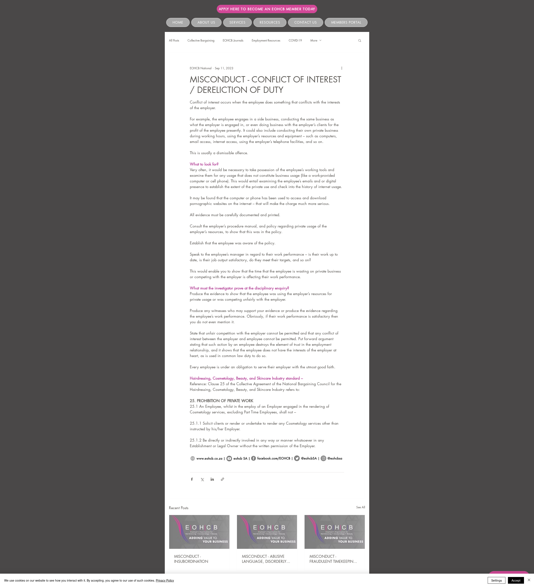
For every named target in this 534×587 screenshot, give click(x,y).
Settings (496, 580)
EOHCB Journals (233, 40)
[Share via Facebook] (192, 479)
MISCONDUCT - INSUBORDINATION (191, 559)
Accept (515, 580)
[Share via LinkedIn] (212, 479)
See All (360, 507)
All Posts (174, 40)
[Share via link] (222, 479)
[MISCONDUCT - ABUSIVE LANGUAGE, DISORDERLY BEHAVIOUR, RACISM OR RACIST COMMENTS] (267, 532)
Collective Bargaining (201, 40)
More (313, 40)
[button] (360, 40)
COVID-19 (295, 40)
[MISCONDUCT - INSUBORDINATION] (199, 532)
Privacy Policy (165, 580)
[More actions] (341, 68)
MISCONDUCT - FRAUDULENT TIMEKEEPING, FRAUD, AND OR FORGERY (334, 559)
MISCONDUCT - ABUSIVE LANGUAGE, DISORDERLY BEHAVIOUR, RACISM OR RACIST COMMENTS (264, 559)
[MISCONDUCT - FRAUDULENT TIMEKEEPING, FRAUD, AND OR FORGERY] (335, 532)
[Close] (528, 580)
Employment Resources (266, 40)
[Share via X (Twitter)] (202, 479)
